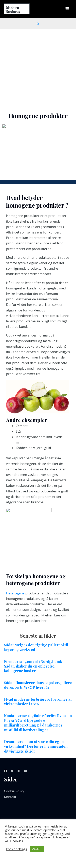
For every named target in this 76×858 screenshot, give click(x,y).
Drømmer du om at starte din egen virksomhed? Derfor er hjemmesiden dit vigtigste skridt (35, 746)
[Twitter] (12, 771)
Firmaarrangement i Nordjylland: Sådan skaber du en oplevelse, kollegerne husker (33, 666)
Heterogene (15, 593)
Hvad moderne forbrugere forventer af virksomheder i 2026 (38, 701)
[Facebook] (5, 771)
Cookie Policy (14, 791)
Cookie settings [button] (16, 849)
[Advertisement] (38, 70)
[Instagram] (18, 771)
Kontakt (10, 797)
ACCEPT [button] (37, 849)
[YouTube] (25, 771)
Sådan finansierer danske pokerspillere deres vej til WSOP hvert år (38, 685)
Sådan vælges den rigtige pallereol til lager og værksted (36, 647)
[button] (38, 24)
